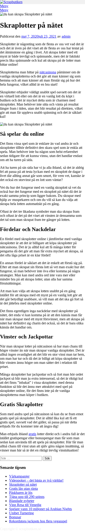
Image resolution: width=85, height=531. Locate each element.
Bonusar (15, 517)
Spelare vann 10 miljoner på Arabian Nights (40, 509)
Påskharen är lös (20, 493)
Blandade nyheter (21, 501)
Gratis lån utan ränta (23, 488)
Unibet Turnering (21, 513)
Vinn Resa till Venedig (25, 505)
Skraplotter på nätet (23, 484)
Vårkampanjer (19, 476)
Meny (4, 6)
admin (66, 36)
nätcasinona (47, 72)
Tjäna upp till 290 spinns (26, 497)
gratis (32, 434)
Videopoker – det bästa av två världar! (36, 480)
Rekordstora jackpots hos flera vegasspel (38, 521)
